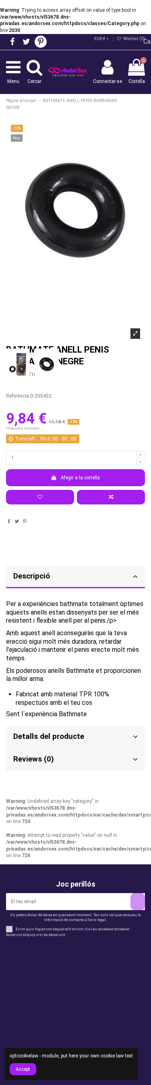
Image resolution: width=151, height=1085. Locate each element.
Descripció (31, 576)
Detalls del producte (48, 736)
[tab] (75, 577)
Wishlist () (133, 38)
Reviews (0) (33, 759)
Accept (23, 1069)
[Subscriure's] (137, 901)
